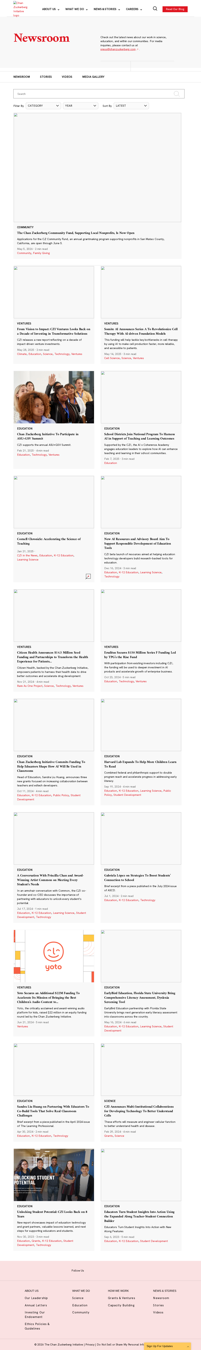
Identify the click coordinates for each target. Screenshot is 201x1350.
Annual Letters (36, 1305)
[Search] (155, 9)
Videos (67, 76)
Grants (108, 1136)
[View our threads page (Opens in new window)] (104, 1270)
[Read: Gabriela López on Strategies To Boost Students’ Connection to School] (141, 867)
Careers (132, 9)
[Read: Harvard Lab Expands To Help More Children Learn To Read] (141, 752)
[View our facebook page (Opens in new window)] (89, 1270)
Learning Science (27, 559)
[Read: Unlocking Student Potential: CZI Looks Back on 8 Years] (54, 1199)
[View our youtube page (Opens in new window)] (127, 1270)
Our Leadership (36, 1298)
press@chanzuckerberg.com (117, 49)
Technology (61, 354)
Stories (46, 76)
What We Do (75, 9)
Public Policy (61, 795)
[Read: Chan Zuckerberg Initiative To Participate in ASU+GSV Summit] (54, 419)
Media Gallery (93, 76)
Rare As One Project (29, 686)
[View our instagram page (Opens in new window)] (97, 1270)
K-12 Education (63, 555)
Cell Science (112, 358)
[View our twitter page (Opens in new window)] (119, 1270)
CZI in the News (27, 555)
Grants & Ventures (121, 1298)
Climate (22, 354)
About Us (49, 9)
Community (24, 253)
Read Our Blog (175, 9)
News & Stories (105, 9)
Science (48, 354)
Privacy (90, 1344)
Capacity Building (121, 1305)
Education (34, 354)
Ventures (76, 354)
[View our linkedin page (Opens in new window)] (112, 1270)
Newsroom (21, 76)
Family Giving (41, 253)
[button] (43, 105)
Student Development (127, 795)
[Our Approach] (20, 9)
